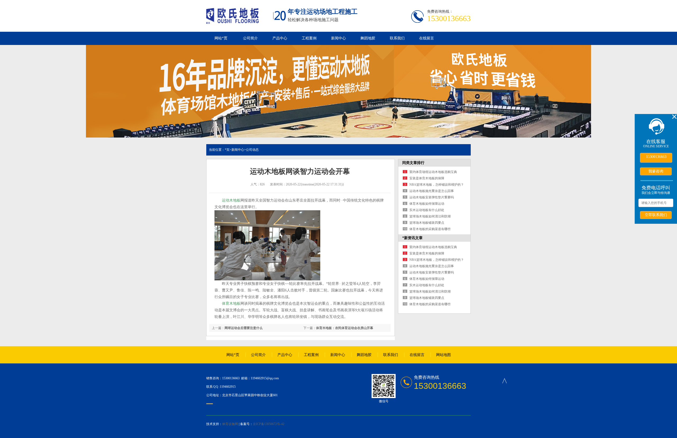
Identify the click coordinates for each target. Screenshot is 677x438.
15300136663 (656, 157)
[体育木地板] (232, 21)
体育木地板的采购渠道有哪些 (430, 229)
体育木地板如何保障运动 (426, 204)
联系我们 (397, 38)
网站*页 (220, 38)
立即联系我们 (656, 215)
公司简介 (250, 38)
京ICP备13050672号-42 (268, 424)
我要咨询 (655, 171)
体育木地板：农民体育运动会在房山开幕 (344, 328)
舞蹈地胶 (367, 38)
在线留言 (426, 38)
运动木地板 (231, 200)
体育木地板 (231, 303)
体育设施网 (230, 424)
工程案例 (309, 38)
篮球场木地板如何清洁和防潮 (430, 216)
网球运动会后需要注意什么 (244, 328)
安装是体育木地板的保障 (426, 178)
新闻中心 (338, 38)
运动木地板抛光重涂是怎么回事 (431, 191)
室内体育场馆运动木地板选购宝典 (433, 172)
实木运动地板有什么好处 (426, 210)
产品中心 (279, 38)
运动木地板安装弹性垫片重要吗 (431, 197)
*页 (227, 150)
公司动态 (252, 150)
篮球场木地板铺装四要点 (426, 223)
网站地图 (443, 355)
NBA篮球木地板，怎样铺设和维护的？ (436, 184)
